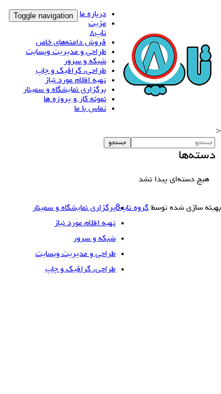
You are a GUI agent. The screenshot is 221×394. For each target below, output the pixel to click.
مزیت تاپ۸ (97, 28)
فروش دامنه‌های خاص (71, 42)
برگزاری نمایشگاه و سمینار (64, 90)
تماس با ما (90, 108)
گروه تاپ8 (132, 208)
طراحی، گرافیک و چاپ (71, 71)
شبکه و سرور (85, 61)
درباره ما (93, 14)
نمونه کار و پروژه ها (75, 99)
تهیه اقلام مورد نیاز (75, 80)
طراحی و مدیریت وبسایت (66, 52)
